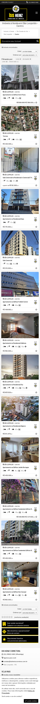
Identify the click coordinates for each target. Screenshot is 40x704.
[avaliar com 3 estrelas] (7, 617)
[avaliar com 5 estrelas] (12, 617)
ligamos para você (10, 658)
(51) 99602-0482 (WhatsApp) (14, 654)
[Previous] (4, 77)
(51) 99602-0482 (33, 2)
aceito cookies (32, 701)
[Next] (36, 77)
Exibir (19, 51)
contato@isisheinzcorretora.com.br (15, 661)
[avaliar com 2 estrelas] (5, 617)
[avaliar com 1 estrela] (3, 617)
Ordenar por (17, 55)
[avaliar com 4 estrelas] (9, 617)
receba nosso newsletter (12, 675)
